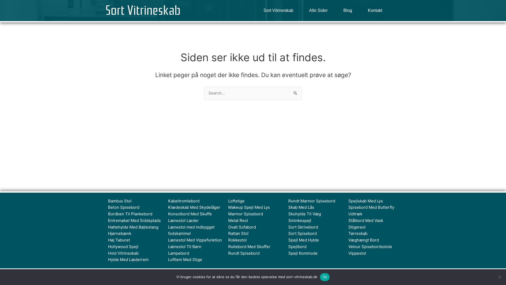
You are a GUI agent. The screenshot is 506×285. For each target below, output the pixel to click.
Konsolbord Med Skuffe (190, 213)
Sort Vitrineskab (143, 10)
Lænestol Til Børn (184, 246)
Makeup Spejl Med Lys (249, 207)
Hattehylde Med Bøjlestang (133, 227)
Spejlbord (297, 246)
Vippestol (357, 253)
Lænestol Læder (183, 220)
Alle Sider (318, 10)
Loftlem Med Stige (185, 259)
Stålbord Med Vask (365, 220)
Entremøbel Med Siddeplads (134, 220)
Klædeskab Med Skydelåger (194, 207)
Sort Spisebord (302, 233)
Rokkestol (237, 240)
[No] (499, 277)
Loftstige (236, 200)
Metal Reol (238, 220)
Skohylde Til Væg (304, 213)
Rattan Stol (238, 233)
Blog (347, 10)
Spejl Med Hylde (303, 240)
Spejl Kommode (303, 253)
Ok (325, 277)
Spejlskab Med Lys (365, 200)
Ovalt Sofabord (242, 227)
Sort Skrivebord (303, 227)
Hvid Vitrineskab (123, 253)
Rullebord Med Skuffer (249, 246)
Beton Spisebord (123, 207)
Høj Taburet (119, 240)
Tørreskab (357, 233)
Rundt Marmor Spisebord (311, 200)
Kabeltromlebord (184, 200)
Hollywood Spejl (123, 246)
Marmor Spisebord (245, 213)
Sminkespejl (299, 220)
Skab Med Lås (301, 207)
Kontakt (375, 10)
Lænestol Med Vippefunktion (195, 240)
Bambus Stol (120, 200)
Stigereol (357, 227)
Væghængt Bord (363, 240)
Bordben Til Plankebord (130, 213)
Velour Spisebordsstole (370, 246)
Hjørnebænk (119, 233)
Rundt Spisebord (244, 253)
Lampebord (178, 253)
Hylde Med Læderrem (128, 259)
